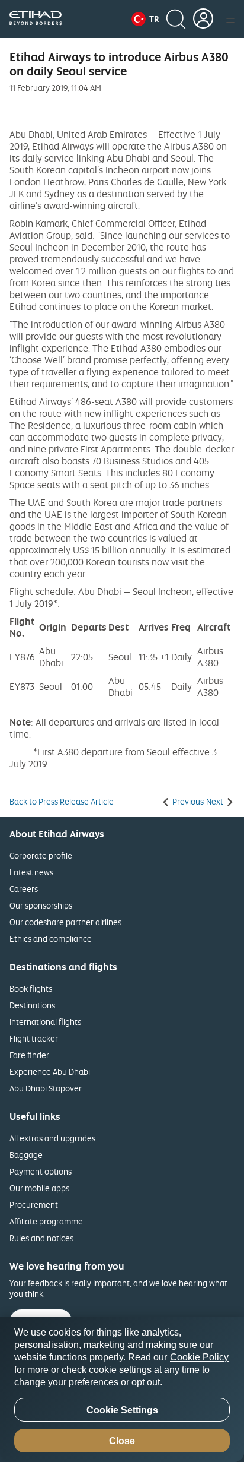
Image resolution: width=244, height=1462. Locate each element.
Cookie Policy (199, 1357)
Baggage (26, 1154)
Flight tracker (33, 1038)
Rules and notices (41, 1237)
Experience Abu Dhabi (49, 1071)
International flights (45, 1021)
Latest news (31, 872)
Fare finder (29, 1055)
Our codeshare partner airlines (65, 922)
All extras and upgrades (52, 1138)
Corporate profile (40, 855)
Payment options (40, 1171)
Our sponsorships (40, 905)
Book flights (30, 988)
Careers (23, 888)
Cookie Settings (122, 1410)
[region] (122, 1389)
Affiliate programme (46, 1221)
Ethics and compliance (50, 938)
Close (122, 1441)
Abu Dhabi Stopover (45, 1088)
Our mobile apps (39, 1188)
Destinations (32, 1005)
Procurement (33, 1204)
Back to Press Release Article (61, 801)
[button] (145, 19)
